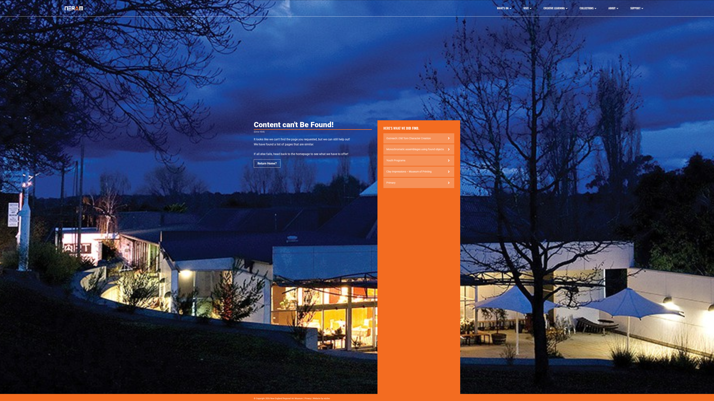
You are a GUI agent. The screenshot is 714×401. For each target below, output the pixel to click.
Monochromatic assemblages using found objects (415, 149)
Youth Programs (395, 160)
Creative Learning (554, 8)
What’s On (503, 8)
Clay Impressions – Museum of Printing (409, 171)
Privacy (308, 398)
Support (635, 8)
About (611, 8)
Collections (587, 8)
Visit (526, 8)
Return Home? (267, 163)
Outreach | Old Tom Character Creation (408, 138)
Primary (390, 182)
